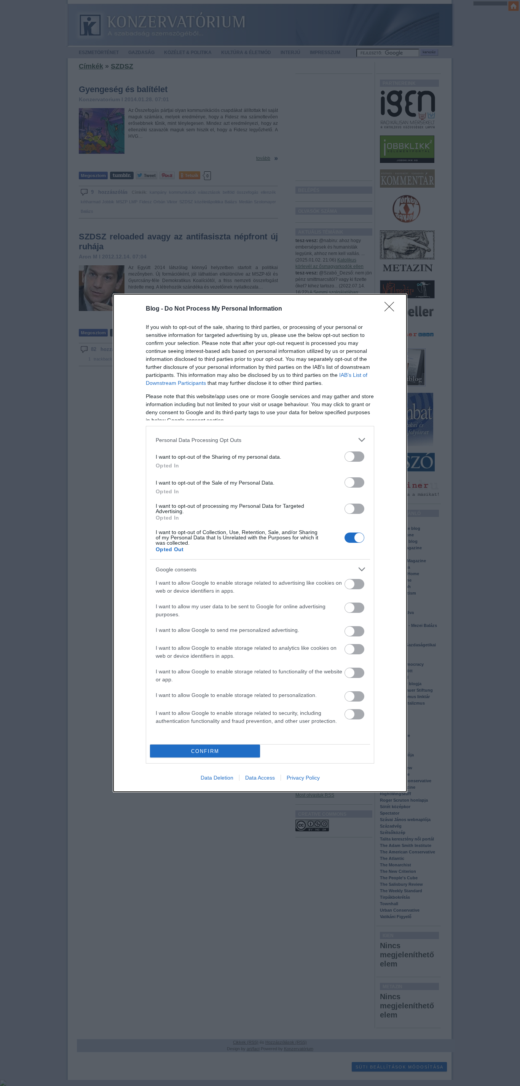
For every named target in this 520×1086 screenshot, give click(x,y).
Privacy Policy (303, 778)
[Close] (391, 309)
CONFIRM (205, 751)
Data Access (260, 778)
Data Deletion (217, 778)
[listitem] (260, 440)
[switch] (354, 456)
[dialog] (260, 543)
